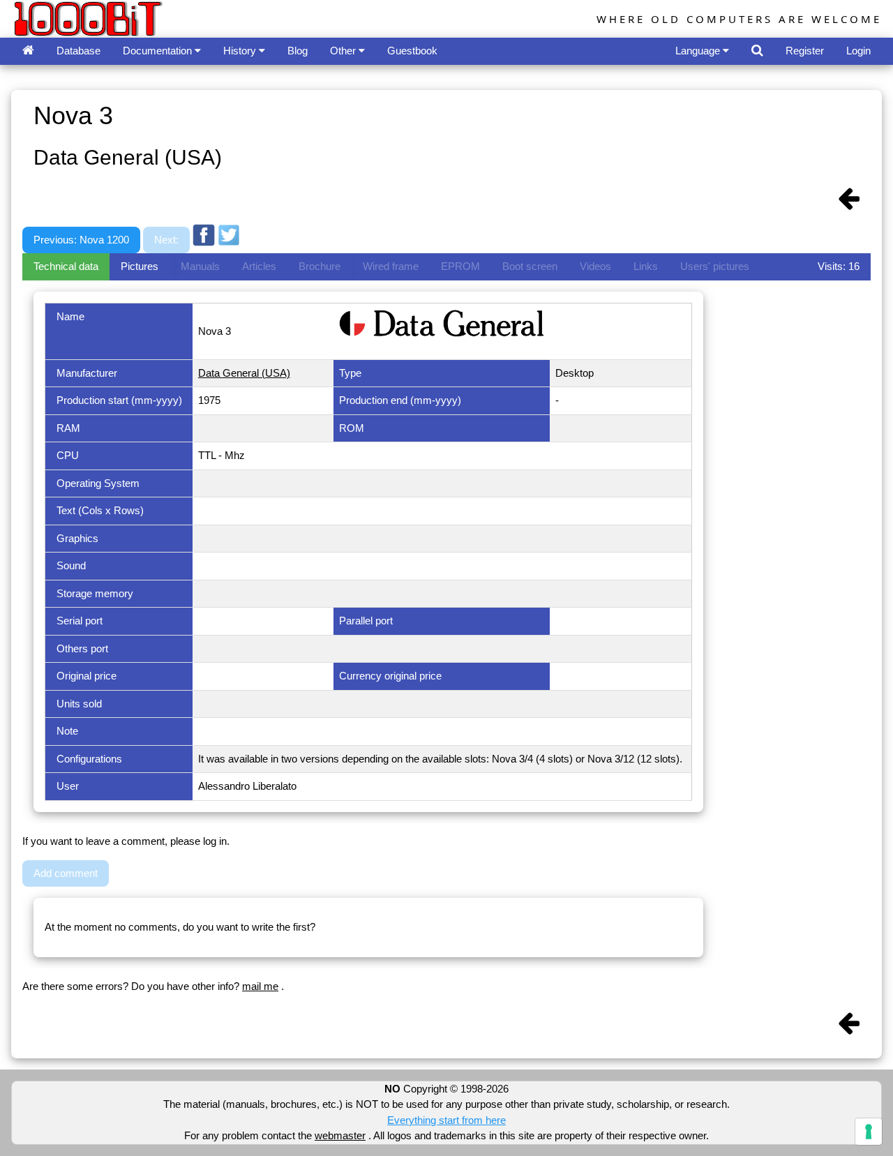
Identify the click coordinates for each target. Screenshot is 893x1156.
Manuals (200, 266)
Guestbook (412, 51)
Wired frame (391, 266)
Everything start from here (446, 1120)
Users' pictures (714, 266)
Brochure (319, 266)
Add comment (65, 873)
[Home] (28, 51)
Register (805, 51)
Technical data (65, 266)
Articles (259, 266)
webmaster (340, 1135)
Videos (595, 266)
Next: (166, 240)
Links (645, 266)
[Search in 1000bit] (757, 51)
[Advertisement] (497, 211)
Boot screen (529, 266)
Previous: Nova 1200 (81, 240)
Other (344, 51)
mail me (260, 986)
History (241, 51)
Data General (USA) (244, 373)
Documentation (159, 51)
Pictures (139, 266)
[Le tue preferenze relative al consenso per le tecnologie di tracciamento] (868, 1131)
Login (858, 51)
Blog (297, 51)
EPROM (460, 266)
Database (78, 51)
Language (699, 51)
